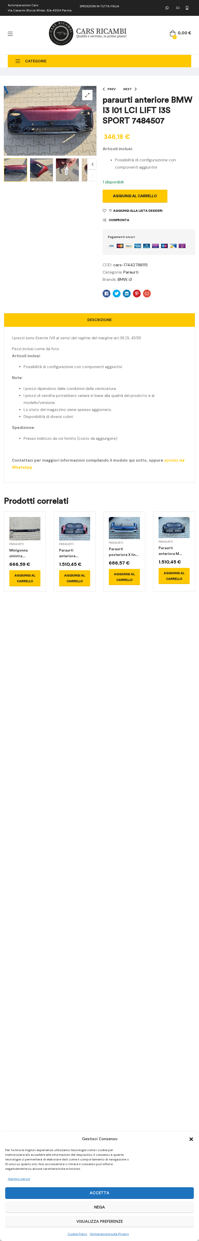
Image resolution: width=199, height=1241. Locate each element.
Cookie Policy (77, 1234)
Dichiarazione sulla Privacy (109, 1234)
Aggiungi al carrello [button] (25, 578)
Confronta (119, 220)
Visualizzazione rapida (25, 535)
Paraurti (130, 272)
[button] (191, 1139)
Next (92, 164)
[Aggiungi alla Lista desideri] (35, 535)
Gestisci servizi (19, 1179)
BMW (122, 279)
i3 (130, 279)
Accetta (99, 1193)
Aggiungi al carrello (135, 196)
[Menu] (10, 34)
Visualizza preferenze (99, 1221)
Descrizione (99, 319)
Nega (99, 1207)
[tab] (99, 320)
